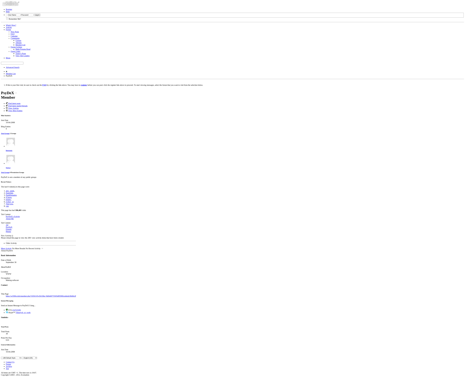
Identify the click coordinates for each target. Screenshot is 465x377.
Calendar (14, 36)
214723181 (16, 310)
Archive (9, 366)
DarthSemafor (11, 195)
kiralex (8, 200)
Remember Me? (14, 19)
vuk (7, 206)
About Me (10, 219)
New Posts (15, 32)
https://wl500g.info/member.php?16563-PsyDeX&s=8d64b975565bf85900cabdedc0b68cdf (41, 296)
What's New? (11, 25)
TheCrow (9, 204)
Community (15, 38)
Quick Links (15, 51)
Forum (8, 30)
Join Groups (5, 133)
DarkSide (9, 193)
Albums (19, 43)
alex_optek (10, 191)
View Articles (13, 108)
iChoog (9, 197)
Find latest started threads (17, 106)
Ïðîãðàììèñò (9, 150)
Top (7, 369)
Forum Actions (16, 47)
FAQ (13, 34)
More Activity (6, 248)
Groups (18, 40)
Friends (9, 229)
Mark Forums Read (23, 49)
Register (9, 9)
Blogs (8, 58)
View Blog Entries (15, 111)
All (7, 225)
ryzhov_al (9, 202)
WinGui (8, 168)
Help (8, 12)
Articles (9, 27)
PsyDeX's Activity (13, 216)
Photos (8, 232)
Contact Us (10, 362)
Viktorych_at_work (23, 313)
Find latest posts (14, 103)
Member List (20, 45)
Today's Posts (21, 54)
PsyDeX (9, 227)
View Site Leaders (23, 56)
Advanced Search (12, 67)
